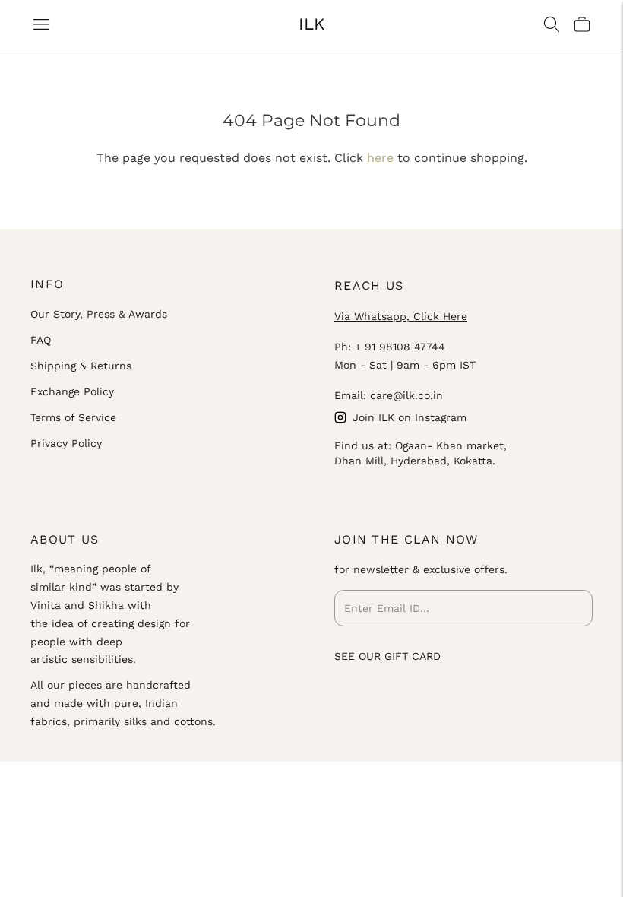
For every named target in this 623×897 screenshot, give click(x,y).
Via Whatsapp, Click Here (400, 316)
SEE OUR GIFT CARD (387, 656)
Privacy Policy (66, 443)
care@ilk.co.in (406, 395)
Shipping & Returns (80, 366)
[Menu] (41, 24)
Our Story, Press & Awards (98, 314)
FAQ (40, 340)
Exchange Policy (72, 391)
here (380, 158)
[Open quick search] (551, 24)
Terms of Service (73, 417)
